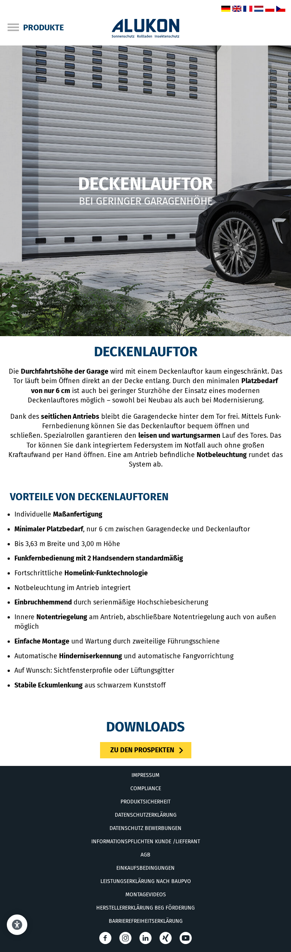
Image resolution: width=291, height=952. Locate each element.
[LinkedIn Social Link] (145, 938)
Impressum (145, 775)
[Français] (247, 9)
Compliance (145, 788)
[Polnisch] (269, 9)
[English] (236, 9)
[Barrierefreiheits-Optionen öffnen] (17, 924)
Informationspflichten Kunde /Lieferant (145, 841)
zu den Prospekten (142, 750)
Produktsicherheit (145, 802)
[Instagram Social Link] (125, 938)
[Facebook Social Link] (105, 938)
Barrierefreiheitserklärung (146, 921)
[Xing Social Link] (165, 938)
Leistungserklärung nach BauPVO (145, 881)
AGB (145, 855)
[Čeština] (280, 9)
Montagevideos (145, 894)
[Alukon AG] (145, 35)
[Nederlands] (258, 9)
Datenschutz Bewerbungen (145, 828)
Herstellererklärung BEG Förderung (145, 908)
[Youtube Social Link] (185, 938)
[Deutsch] (225, 9)
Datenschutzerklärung (146, 815)
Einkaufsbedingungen (145, 868)
